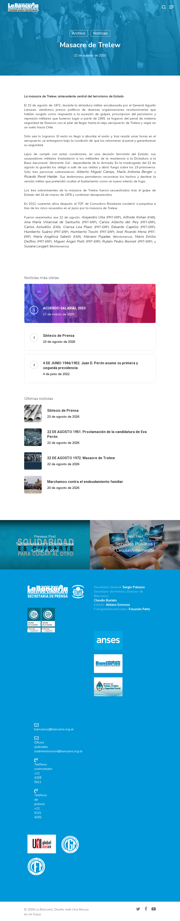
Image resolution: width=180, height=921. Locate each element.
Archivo (78, 33)
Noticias (100, 33)
